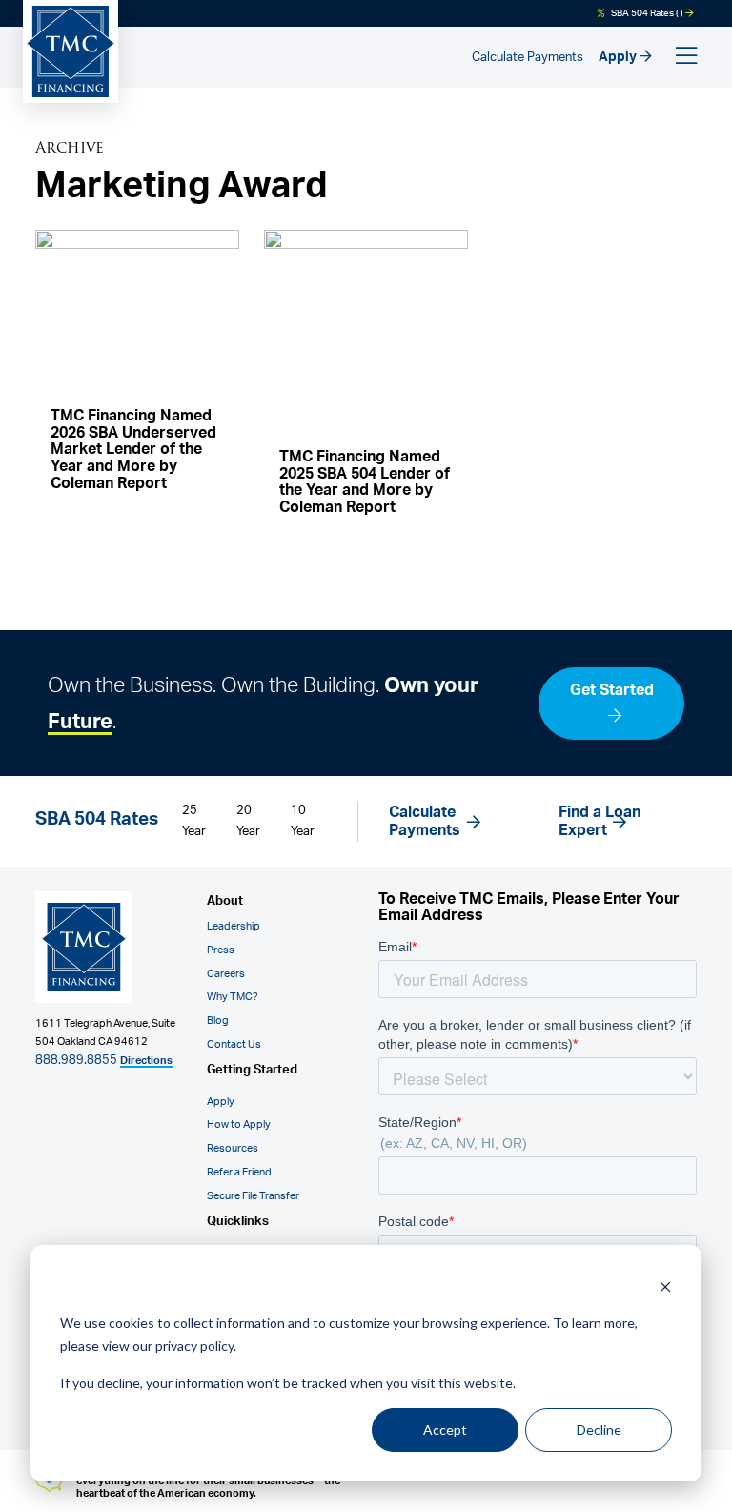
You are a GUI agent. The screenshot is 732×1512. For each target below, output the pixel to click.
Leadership (233, 926)
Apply (619, 57)
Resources (232, 1148)
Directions (146, 1060)
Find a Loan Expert (599, 821)
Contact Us (234, 1044)
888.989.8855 (76, 1060)
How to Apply (239, 1124)
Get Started (612, 690)
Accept (445, 1429)
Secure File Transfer (253, 1196)
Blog (218, 1020)
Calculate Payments (527, 57)
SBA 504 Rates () (647, 13)
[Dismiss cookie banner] (665, 1286)
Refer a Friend (239, 1172)
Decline (599, 1429)
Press (220, 950)
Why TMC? (232, 996)
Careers (226, 974)
